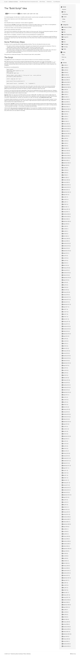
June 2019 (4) (65, 258)
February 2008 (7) (66, 565)
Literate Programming (67, 34)
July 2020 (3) (65, 226)
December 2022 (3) (67, 155)
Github (64, 11)
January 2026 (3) (66, 79)
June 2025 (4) (65, 92)
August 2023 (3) (66, 136)
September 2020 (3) (67, 221)
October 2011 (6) (66, 463)
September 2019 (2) (67, 250)
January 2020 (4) (66, 241)
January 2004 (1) (66, 641)
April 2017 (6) (65, 316)
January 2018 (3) (66, 294)
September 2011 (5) (67, 465)
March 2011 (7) (66, 480)
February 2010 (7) (66, 512)
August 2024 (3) (66, 111)
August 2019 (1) (66, 253)
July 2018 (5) (65, 282)
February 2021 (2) (66, 209)
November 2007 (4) (67, 573)
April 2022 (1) (65, 175)
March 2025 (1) (66, 96)
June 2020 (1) (65, 228)
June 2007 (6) (65, 585)
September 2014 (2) (67, 392)
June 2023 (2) (65, 140)
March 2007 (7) (66, 592)
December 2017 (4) (67, 297)
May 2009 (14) (66, 533)
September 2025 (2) (67, 87)
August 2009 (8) (66, 526)
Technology (65, 46)
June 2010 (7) (65, 502)
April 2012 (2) (65, 448)
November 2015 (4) (67, 358)
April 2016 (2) (65, 345)
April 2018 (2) (65, 287)
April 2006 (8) (65, 617)
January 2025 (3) (66, 101)
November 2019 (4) (67, 245)
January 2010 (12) (66, 514)
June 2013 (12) (66, 429)
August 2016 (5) (66, 336)
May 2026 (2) (65, 70)
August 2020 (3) (66, 223)
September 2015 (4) (67, 363)
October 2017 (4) (66, 302)
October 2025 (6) (66, 84)
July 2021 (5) (65, 197)
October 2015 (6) (66, 360)
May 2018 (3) (65, 284)
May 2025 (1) (65, 94)
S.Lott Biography (56, 1)
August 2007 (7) (66, 580)
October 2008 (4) (66, 546)
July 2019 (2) (65, 255)
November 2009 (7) (67, 519)
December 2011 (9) (67, 458)
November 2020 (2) (67, 216)
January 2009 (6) (66, 538)
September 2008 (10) (67, 548)
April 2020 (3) (65, 233)
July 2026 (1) (65, 65)
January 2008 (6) (66, 568)
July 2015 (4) (65, 367)
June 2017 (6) (65, 311)
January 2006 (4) (66, 624)
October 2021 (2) (66, 189)
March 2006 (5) (66, 619)
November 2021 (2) (67, 187)
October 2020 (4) (66, 219)
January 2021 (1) (66, 211)
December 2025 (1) (67, 82)
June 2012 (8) (65, 443)
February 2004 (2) (66, 638)
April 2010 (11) (66, 507)
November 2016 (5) (67, 328)
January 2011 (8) (66, 485)
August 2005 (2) (66, 636)
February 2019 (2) (66, 267)
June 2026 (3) (65, 67)
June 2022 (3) (65, 170)
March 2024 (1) (66, 121)
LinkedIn (65, 16)
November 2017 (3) (67, 299)
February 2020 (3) (66, 238)
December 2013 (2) (67, 414)
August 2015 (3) (66, 365)
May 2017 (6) (65, 314)
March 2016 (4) (66, 348)
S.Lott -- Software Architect (11, 1)
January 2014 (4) (66, 411)
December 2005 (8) (67, 626)
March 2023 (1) (66, 148)
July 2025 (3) (65, 89)
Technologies (65, 44)
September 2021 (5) (67, 192)
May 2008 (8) (65, 558)
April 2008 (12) (66, 560)
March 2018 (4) (66, 289)
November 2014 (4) (67, 387)
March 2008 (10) (66, 563)
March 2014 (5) (66, 407)
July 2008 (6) (65, 553)
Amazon (63, 21)
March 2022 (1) (66, 177)
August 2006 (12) (66, 607)
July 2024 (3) (65, 114)
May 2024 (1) (65, 118)
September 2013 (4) (67, 421)
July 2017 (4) (65, 309)
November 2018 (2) (67, 272)
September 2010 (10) (67, 494)
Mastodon (64, 9)
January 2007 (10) (66, 597)
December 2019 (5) (67, 243)
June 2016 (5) (65, 341)
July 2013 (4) (65, 426)
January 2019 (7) (66, 270)
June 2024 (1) (65, 116)
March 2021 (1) (66, 206)
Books (64, 29)
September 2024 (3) (67, 109)
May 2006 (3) (65, 614)
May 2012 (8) (65, 446)
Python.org (64, 57)
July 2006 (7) (65, 609)
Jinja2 (63, 59)
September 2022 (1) (67, 162)
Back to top (73, 653)
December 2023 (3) (67, 126)
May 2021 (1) (65, 201)
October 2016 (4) (66, 331)
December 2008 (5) (67, 541)
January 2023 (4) (66, 153)
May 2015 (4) (65, 372)
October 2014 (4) (66, 389)
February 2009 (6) (66, 536)
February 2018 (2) (66, 292)
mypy (37, 13)
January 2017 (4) (66, 324)
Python (64, 41)
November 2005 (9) (67, 629)
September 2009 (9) (67, 524)
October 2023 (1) (66, 131)
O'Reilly (63, 19)
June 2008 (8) (65, 555)
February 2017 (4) (66, 321)
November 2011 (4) (67, 460)
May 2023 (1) (65, 143)
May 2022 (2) (65, 172)
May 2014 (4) (65, 402)
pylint (28, 13)
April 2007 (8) (65, 590)
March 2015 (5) (66, 377)
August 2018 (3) (66, 280)
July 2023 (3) (65, 138)
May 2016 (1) (65, 343)
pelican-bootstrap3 (19, 653)
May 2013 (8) (65, 431)
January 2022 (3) (66, 182)
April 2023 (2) (65, 145)
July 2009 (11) (65, 529)
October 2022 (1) (66, 160)
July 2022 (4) (65, 167)
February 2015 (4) (66, 380)
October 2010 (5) (66, 492)
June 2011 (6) (65, 472)
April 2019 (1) (65, 262)
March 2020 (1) (66, 236)
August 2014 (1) (66, 394)
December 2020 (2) (67, 214)
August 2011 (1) (66, 468)
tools (34, 13)
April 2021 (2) (65, 204)
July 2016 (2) (65, 338)
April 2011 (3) (65, 477)
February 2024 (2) (66, 123)
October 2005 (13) (66, 631)
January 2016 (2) (66, 353)
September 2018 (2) (67, 277)
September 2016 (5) (67, 333)
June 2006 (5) (65, 612)
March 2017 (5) (66, 319)
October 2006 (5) (66, 602)
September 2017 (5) (67, 304)
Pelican (63, 54)
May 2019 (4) (65, 260)
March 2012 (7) (66, 450)
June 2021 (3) (65, 199)
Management (65, 37)
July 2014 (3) (65, 397)
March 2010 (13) (66, 509)
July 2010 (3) (65, 499)
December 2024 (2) (67, 104)
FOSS (64, 32)
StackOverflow (65, 14)
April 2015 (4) (65, 375)
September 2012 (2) (67, 436)
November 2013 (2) (67, 416)
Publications (49, 1)
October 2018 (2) (66, 275)
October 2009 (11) (66, 521)
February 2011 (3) (66, 482)
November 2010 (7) (67, 490)
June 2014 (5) (65, 399)
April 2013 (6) (65, 433)
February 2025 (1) (66, 99)
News (64, 39)
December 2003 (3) (67, 643)
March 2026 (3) (66, 74)
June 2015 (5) (65, 370)
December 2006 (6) (67, 599)
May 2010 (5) (65, 504)
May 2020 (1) (65, 231)
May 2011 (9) (65, 475)
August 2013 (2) (66, 424)
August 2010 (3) (66, 497)
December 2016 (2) (67, 326)
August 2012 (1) (66, 438)
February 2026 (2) (66, 77)
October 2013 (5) (66, 419)
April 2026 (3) (65, 72)
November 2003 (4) (67, 646)
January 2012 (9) (66, 455)
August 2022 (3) (66, 165)
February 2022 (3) (66, 179)
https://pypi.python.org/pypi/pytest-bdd (18, 108)
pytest (31, 13)
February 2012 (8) (66, 453)
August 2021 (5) (66, 194)
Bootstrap (29, 653)
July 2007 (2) (65, 582)
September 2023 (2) (67, 133)
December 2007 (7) (67, 570)
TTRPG (64, 49)
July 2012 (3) (65, 441)
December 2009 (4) (67, 516)
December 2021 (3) (67, 184)
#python (25, 13)
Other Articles (42, 1)
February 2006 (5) (66, 621)
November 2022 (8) (67, 158)
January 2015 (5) (66, 382)
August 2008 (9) (66, 551)
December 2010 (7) (67, 487)
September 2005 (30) (67, 634)
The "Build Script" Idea (15, 8)
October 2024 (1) (66, 106)
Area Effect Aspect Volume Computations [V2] (29, 1)
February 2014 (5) (66, 409)
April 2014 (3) (65, 404)
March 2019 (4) (66, 265)
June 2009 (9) (65, 531)
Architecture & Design (67, 27)
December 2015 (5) (67, 355)
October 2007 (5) (66, 575)
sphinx (21, 13)
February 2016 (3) (66, 350)
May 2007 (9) (65, 587)
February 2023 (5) (66, 150)
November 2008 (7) (67, 543)
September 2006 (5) (67, 604)
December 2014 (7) (67, 385)
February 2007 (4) (66, 595)
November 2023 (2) (67, 128)
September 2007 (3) (67, 577)
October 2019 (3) (66, 248)
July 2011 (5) (65, 470)
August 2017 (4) (66, 306)
